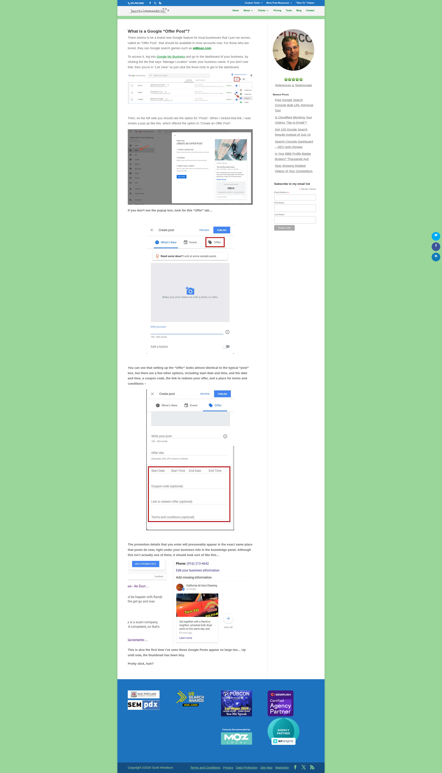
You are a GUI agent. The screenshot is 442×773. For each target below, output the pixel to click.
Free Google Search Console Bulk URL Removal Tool (294, 105)
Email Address (281, 192)
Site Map (266, 767)
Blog (298, 10)
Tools (289, 10)
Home (236, 10)
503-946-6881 (137, 3)
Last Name (279, 214)
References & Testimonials (293, 85)
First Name (279, 203)
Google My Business (171, 56)
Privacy (228, 767)
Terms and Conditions (205, 767)
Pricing (277, 10)
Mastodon (282, 767)
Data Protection (246, 767)
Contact (310, 10)
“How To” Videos (305, 3)
